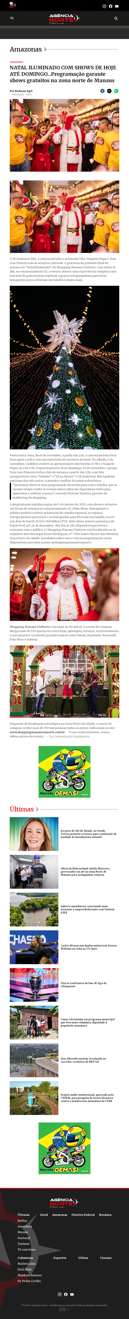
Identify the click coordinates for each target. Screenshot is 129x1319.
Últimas (24, 1215)
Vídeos (83, 1258)
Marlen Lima (27, 1263)
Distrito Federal (83, 1215)
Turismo (24, 1244)
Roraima (105, 1215)
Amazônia (25, 1226)
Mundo (23, 1232)
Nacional (24, 1238)
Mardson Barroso (30, 1275)
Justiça (22, 1220)
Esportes (59, 1258)
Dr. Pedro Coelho (29, 1281)
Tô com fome (27, 1249)
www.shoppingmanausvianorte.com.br (37, 732)
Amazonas (59, 1215)
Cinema (105, 1258)
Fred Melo (25, 1269)
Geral (44, 1215)
